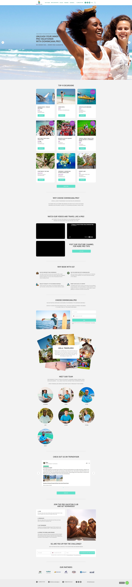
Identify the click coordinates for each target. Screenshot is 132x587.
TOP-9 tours (47, 2)
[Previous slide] (3, 42)
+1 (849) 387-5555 (79, 2)
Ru (92, 2)
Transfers (66, 2)
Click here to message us (54, 581)
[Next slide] (129, 42)
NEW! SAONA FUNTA (55, 2)
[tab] (50, 512)
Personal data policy (87, 322)
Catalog (61, 2)
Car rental (72, 2)
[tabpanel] (81, 525)
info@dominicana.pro (68, 581)
